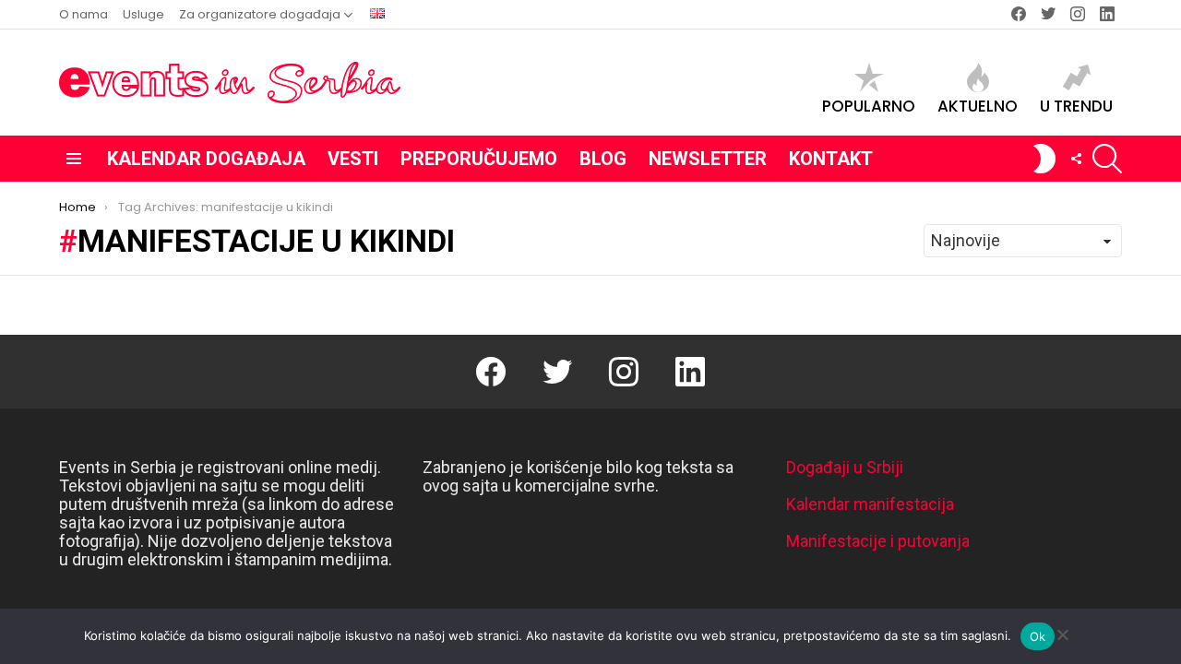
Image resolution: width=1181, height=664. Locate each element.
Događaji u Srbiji (844, 467)
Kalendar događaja (206, 159)
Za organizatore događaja (259, 14)
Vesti (353, 159)
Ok (1038, 636)
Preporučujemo (478, 159)
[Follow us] (1075, 158)
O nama (83, 14)
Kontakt (831, 159)
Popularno (868, 105)
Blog (602, 159)
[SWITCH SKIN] (1044, 159)
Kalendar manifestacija (870, 504)
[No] (1062, 632)
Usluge (143, 14)
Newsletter (708, 159)
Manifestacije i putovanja (878, 541)
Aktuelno (977, 105)
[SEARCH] (1107, 159)
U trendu (1076, 105)
